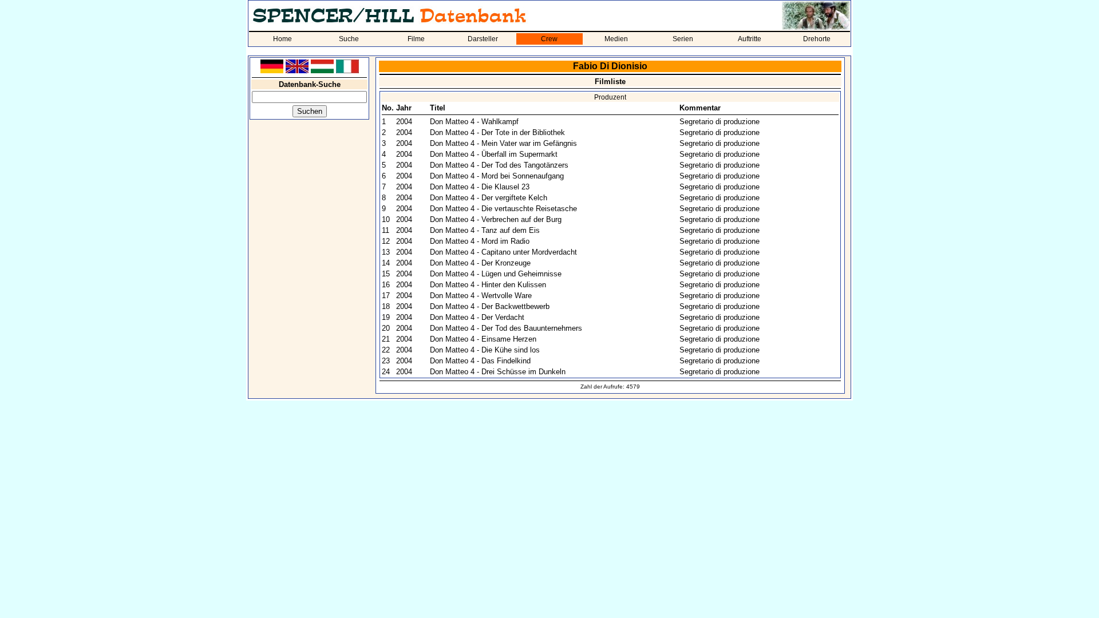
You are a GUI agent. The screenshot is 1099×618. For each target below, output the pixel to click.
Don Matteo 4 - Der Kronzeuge (480, 263)
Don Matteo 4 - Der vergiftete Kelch (488, 197)
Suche (349, 39)
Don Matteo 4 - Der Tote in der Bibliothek (497, 132)
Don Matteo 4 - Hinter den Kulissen (488, 284)
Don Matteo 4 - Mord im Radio (479, 241)
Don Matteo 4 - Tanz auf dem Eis (485, 230)
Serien (683, 39)
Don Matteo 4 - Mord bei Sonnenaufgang (497, 176)
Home (282, 39)
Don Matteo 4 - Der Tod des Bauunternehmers (506, 328)
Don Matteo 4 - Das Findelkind (480, 360)
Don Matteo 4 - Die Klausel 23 (479, 187)
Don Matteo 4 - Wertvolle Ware (481, 295)
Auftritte (749, 39)
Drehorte (817, 39)
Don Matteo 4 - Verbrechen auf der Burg (496, 219)
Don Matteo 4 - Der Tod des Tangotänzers (499, 165)
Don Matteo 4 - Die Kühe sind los (485, 350)
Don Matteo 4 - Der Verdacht (477, 317)
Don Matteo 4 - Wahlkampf (474, 121)
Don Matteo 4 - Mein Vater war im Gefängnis (503, 143)
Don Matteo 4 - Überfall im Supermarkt (494, 154)
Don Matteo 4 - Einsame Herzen (483, 339)
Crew (549, 39)
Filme (416, 39)
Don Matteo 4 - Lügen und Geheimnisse (496, 274)
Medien (616, 39)
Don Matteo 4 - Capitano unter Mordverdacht (503, 252)
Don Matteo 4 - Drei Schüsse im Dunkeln (498, 371)
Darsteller (483, 39)
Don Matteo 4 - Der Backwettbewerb (490, 306)
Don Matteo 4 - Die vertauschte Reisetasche (503, 208)
